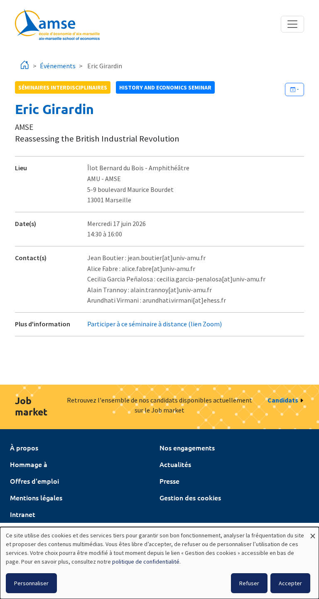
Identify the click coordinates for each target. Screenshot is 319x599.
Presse (169, 480)
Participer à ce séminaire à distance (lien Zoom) (154, 324)
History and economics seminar (165, 87)
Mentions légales (36, 497)
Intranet (22, 514)
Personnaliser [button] (31, 583)
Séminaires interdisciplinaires (62, 87)
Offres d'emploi (34, 480)
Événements (58, 66)
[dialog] (159, 563)
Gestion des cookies (190, 497)
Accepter (290, 583)
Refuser (249, 583)
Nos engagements (187, 447)
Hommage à (28, 464)
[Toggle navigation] (292, 24)
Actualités (175, 464)
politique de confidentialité (145, 561)
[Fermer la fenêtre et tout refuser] (313, 532)
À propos (24, 447)
